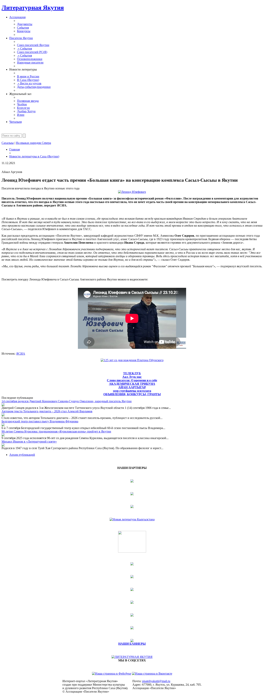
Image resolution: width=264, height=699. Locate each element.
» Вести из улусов (29, 83)
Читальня (15, 121)
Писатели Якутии (21, 38)
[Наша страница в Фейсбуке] (111, 673)
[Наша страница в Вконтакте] (152, 673)
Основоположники (29, 59)
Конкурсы (23, 31)
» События (24, 48)
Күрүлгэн (23, 107)
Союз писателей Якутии (33, 45)
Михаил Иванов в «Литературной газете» (29, 441)
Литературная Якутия (33, 7)
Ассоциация (17, 17)
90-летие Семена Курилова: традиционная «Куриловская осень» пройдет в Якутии (56, 431)
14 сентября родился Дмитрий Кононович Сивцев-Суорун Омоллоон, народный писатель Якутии (67, 401)
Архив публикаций (22, 454)
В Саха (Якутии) (28, 80)
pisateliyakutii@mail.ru (156, 681)
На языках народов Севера (33, 142)
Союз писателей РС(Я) (32, 52)
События (23, 27)
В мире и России (28, 76)
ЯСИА (20, 353)
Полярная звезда (28, 100)
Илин (20, 114)
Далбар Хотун (26, 111)
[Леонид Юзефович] (132, 191)
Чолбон (22, 104)
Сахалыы (8, 142)
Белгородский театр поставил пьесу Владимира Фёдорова (40, 421)
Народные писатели (30, 62)
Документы (24, 24)
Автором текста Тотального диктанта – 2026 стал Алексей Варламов (47, 411)
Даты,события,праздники (34, 87)
